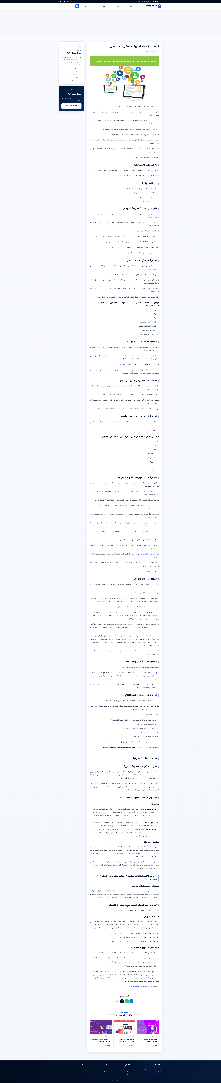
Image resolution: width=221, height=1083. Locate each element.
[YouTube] (61, 1)
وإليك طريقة (120, 364)
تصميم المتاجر (117, 6)
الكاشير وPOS (128, 1074)
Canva (154, 554)
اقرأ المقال (153, 1045)
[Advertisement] (110, 22)
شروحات (129, 1071)
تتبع (157, 673)
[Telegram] (67, 1)
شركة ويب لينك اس (152, 747)
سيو (147, 51)
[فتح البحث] (77, 6)
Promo (143, 554)
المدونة (86, 6)
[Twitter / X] (71, 1)
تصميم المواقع (130, 6)
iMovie (148, 554)
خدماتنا (94, 6)
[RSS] (74, 1)
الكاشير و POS (105, 6)
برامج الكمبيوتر (127, 1069)
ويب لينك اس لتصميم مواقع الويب (139, 987)
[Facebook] (64, 1)
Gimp (137, 554)
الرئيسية (139, 6)
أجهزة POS (104, 1074)
